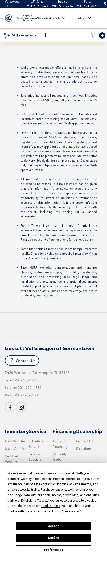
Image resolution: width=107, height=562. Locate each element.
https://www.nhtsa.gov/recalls (41, 258)
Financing (64, 431)
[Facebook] (10, 407)
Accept (53, 526)
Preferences (53, 550)
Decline (53, 538)
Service (37, 431)
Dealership (89, 431)
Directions (84, 448)
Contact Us (25, 360)
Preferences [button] (71, 511)
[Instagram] (21, 407)
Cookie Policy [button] (50, 506)
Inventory (17, 431)
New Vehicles (15, 441)
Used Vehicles (15, 448)
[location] (105, 4)
